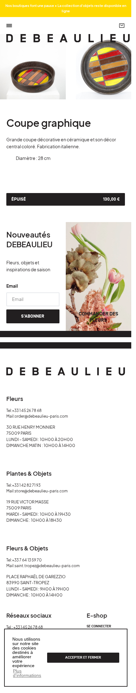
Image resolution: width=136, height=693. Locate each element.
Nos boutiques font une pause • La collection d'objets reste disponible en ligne (65, 8)
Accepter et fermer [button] (83, 657)
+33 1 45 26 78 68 (27, 410)
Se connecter (99, 626)
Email (12, 286)
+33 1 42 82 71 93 (26, 485)
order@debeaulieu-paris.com (41, 416)
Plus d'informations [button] (27, 673)
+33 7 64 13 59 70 (27, 560)
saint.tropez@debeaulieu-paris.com (47, 565)
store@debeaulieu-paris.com (41, 491)
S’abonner (32, 316)
